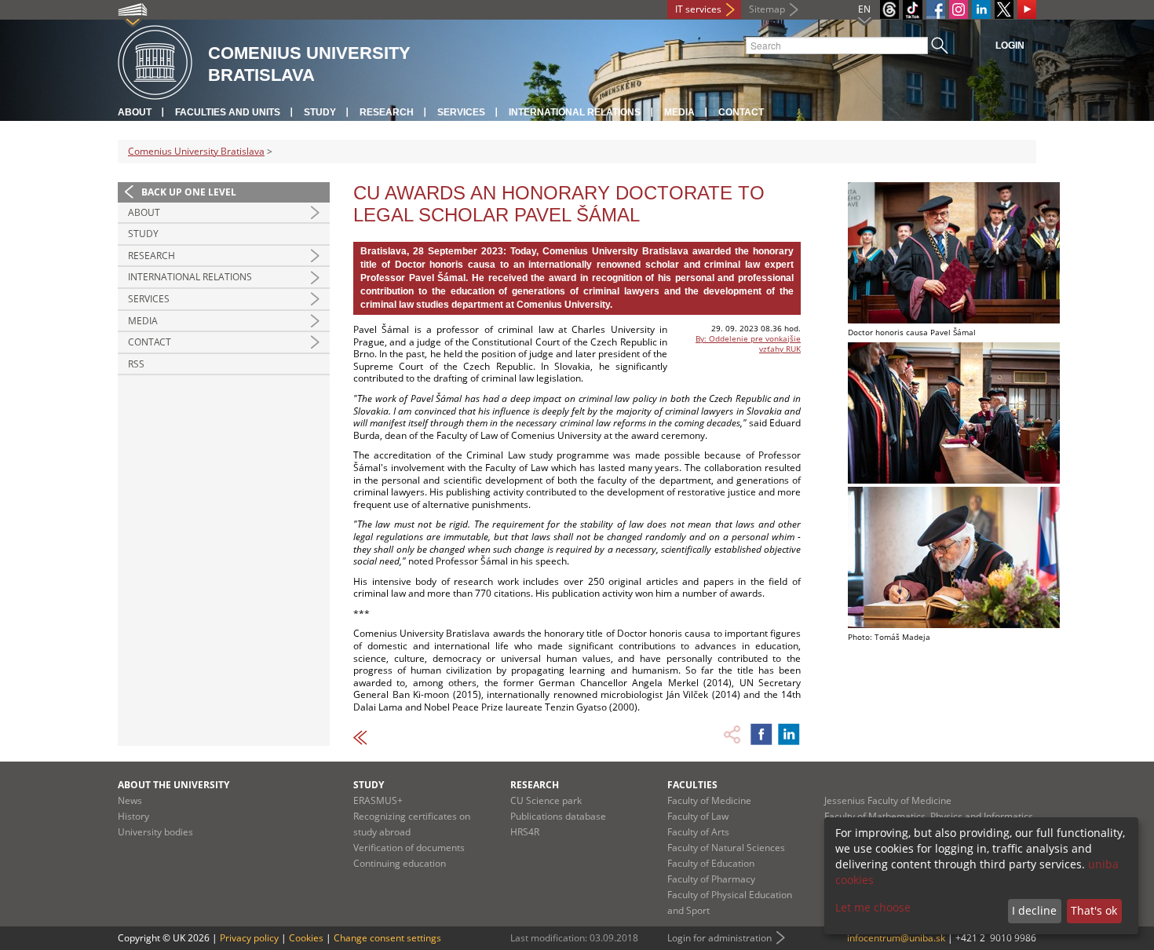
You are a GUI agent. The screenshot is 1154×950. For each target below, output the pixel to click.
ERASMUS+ (378, 800)
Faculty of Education (710, 863)
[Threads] (889, 9)
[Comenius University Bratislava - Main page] (155, 63)
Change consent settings (387, 938)
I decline (1034, 910)
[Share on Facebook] (761, 734)
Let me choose (873, 907)
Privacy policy (249, 938)
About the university (173, 784)
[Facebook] (935, 9)
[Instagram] (958, 9)
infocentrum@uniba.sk (896, 938)
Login (1009, 45)
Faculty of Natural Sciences (726, 847)
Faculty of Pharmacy (711, 879)
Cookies (306, 938)
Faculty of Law (698, 816)
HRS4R (524, 832)
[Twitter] (1004, 9)
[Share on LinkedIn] (789, 734)
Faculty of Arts (698, 832)
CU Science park (546, 800)
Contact (741, 112)
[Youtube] (1026, 9)
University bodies (155, 832)
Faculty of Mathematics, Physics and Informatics (928, 816)
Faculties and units (227, 112)
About (135, 112)
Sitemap (767, 9)
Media (679, 112)
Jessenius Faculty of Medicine (887, 800)
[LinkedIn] (981, 9)
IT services (698, 9)
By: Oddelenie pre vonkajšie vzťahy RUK (748, 343)
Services (461, 112)
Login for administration (719, 938)
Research (387, 112)
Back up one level (188, 192)
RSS (136, 364)
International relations (575, 112)
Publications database (558, 816)
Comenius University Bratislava (196, 151)
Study (320, 112)
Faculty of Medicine (709, 800)
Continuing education (399, 863)
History (133, 816)
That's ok (1094, 910)
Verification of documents (409, 847)
